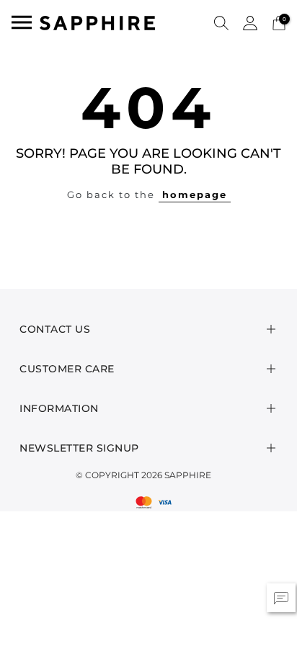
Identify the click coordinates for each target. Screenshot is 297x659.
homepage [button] (194, 194)
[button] (221, 22)
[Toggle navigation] (21, 22)
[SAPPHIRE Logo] (97, 22)
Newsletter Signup (79, 447)
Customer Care (67, 368)
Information (59, 408)
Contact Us (54, 329)
